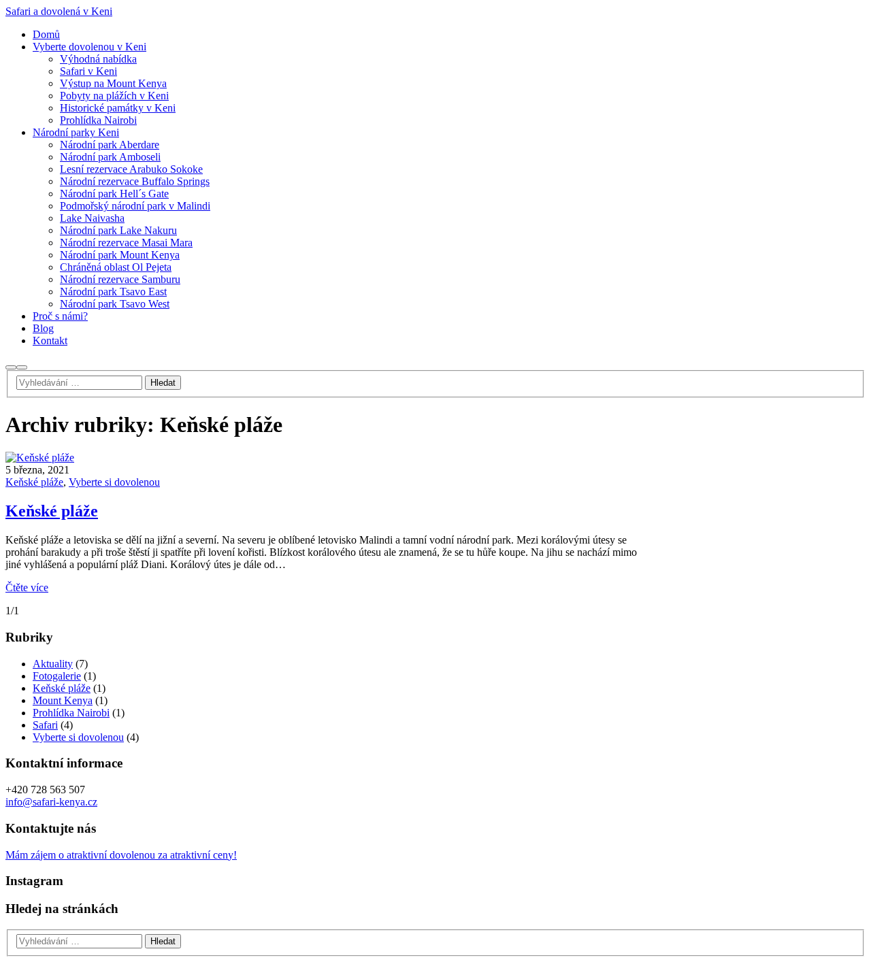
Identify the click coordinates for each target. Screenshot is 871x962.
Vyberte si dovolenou (114, 482)
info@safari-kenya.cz (51, 802)
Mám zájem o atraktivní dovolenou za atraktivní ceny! (121, 855)
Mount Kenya (63, 700)
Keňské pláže (34, 482)
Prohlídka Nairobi (71, 712)
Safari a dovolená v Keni (58, 11)
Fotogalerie (57, 676)
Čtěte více (26, 587)
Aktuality (53, 663)
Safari (45, 725)
